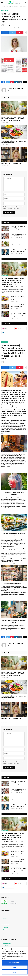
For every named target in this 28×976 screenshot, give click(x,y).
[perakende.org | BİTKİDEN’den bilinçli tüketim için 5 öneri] (14, 154)
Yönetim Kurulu (7, 931)
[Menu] (2, 2)
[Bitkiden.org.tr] (14, 2)
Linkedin (5, 918)
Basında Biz (5, 10)
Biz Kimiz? (5, 927)
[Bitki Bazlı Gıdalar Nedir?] (5, 244)
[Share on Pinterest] (19, 32)
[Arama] (26, 2)
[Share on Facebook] (5, 32)
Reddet (15, 972)
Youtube (5, 916)
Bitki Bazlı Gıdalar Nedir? (17, 242)
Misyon (5, 929)
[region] (14, 961)
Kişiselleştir (15, 967)
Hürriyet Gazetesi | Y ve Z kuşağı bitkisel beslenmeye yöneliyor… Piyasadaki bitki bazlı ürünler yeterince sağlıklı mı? (12, 118)
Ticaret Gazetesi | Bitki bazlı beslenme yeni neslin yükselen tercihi (18, 298)
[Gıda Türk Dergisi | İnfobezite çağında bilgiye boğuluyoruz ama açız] (14, 44)
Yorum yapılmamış (19, 27)
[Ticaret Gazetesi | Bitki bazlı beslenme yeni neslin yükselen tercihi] (14, 132)
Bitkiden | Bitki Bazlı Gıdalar (11, 25)
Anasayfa (3, 6)
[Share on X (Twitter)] (12, 32)
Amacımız (5, 934)
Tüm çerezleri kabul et (14, 962)
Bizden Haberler (7, 943)
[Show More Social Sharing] (25, 32)
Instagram (5, 913)
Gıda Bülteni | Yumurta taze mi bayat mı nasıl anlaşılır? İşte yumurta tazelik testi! (18, 251)
